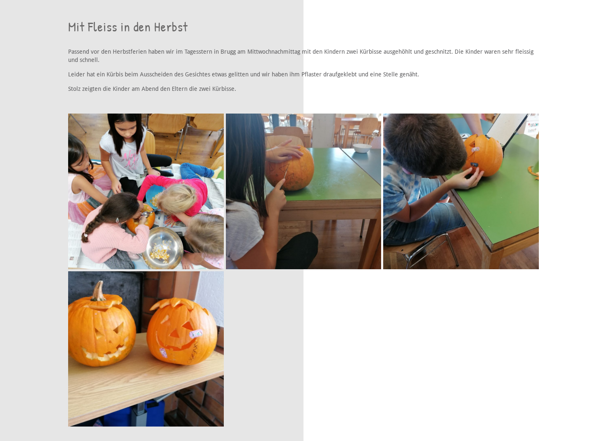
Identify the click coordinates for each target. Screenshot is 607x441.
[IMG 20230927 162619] (304, 191)
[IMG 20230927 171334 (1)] (146, 349)
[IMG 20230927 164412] (461, 191)
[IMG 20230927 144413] (146, 191)
